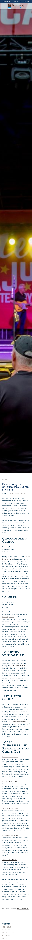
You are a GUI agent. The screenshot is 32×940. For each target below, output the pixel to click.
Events (12, 493)
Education (6, 935)
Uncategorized (20, 493)
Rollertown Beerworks (10, 835)
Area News (6, 927)
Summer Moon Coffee (18, 722)
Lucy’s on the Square (9, 781)
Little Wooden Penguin (10, 757)
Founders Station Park (17, 666)
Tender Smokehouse (9, 860)
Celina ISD (6, 930)
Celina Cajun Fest (8, 617)
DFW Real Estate (8, 933)
